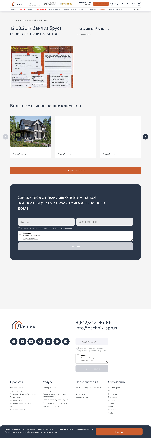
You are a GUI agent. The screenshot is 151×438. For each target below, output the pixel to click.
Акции (21, 9)
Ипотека (111, 9)
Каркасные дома (17, 387)
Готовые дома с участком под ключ (57, 403)
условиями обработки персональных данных (56, 228)
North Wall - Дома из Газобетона (23, 394)
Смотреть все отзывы (75, 170)
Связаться (75, 246)
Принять (119, 431)
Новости (93, 9)
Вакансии (101, 9)
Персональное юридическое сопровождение (54, 395)
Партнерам (112, 397)
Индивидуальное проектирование (57, 390)
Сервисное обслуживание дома (56, 399)
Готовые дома (40, 9)
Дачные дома (15, 397)
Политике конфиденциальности (79, 429)
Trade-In (66, 9)
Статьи (111, 403)
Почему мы (83, 9)
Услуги (30, 9)
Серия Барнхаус (16, 390)
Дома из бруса (16, 400)
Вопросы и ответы (83, 397)
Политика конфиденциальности (88, 387)
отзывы (23, 20)
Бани (12, 406)
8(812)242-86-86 (85, 3)
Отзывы (74, 9)
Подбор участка (49, 387)
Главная (13, 20)
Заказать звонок (101, 4)
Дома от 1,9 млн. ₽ (17, 409)
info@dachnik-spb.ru (97, 327)
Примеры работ (114, 387)
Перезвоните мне (92, 368)
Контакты (119, 9)
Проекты (13, 9)
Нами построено (54, 9)
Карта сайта (80, 394)
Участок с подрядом (51, 406)
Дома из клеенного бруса (20, 403)
